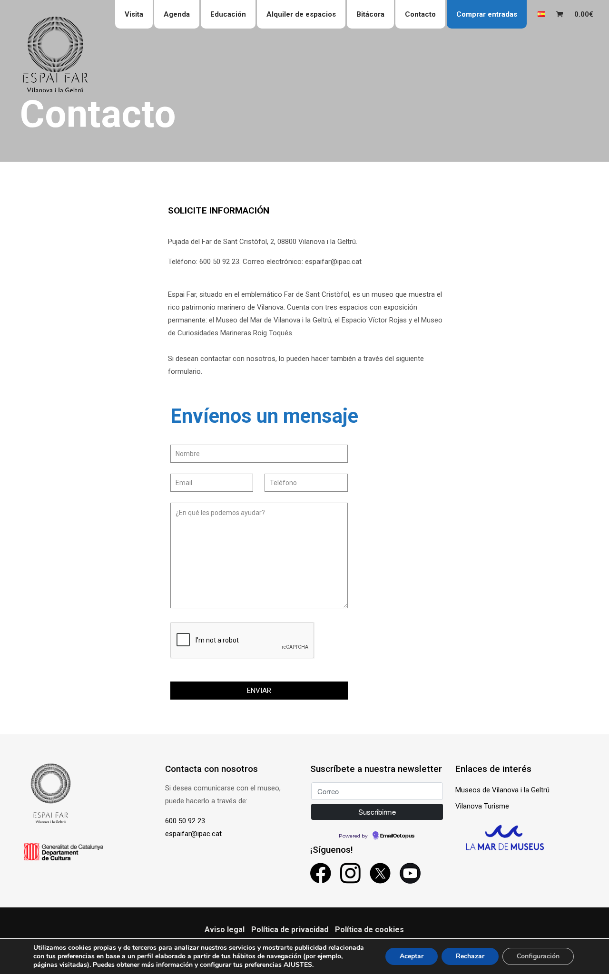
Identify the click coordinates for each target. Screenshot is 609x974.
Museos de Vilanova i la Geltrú (502, 790)
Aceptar (411, 956)
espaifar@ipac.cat (193, 833)
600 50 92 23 (185, 821)
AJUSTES (298, 965)
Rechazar (470, 956)
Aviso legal (225, 929)
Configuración (538, 956)
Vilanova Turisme (482, 806)
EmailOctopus (397, 836)
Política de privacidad (289, 929)
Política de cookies (369, 929)
